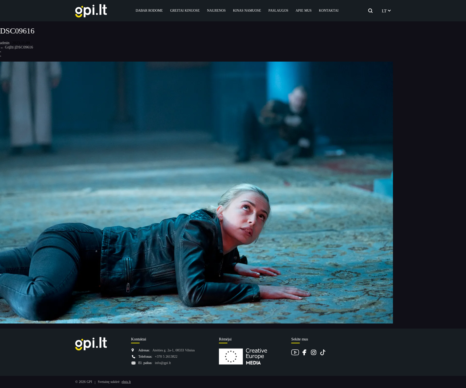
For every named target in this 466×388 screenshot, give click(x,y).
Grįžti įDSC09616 (16, 47)
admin (4, 43)
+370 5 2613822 (166, 356)
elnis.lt (126, 382)
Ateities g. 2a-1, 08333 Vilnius (173, 350)
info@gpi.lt (163, 363)
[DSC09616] (196, 322)
